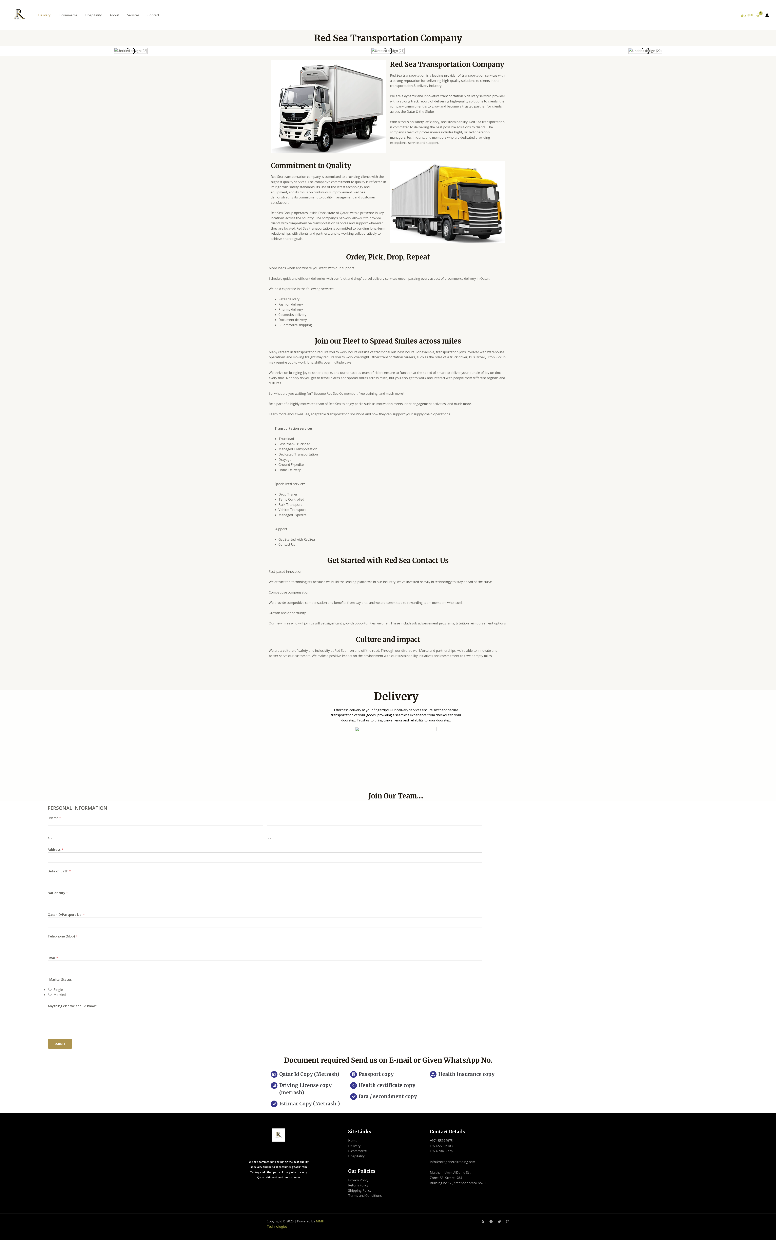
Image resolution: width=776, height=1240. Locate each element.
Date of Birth (59, 871)
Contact (153, 15)
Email (53, 958)
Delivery (44, 15)
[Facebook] (491, 1221)
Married (60, 994)
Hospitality (93, 15)
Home (352, 1140)
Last (269, 838)
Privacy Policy (358, 1180)
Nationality (58, 893)
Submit (60, 1044)
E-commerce (68, 15)
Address (55, 849)
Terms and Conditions (365, 1195)
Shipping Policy (359, 1190)
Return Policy (358, 1185)
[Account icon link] (767, 15)
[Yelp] (482, 1221)
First (50, 838)
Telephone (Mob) (63, 936)
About (114, 15)
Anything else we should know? (72, 1006)
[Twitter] (499, 1221)
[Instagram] (507, 1221)
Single (58, 989)
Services (133, 15)
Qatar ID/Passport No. (66, 914)
